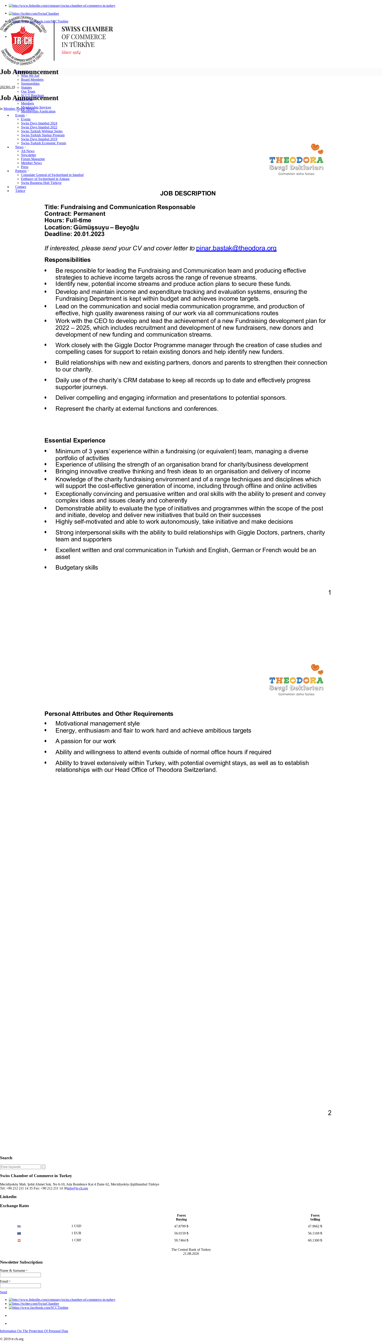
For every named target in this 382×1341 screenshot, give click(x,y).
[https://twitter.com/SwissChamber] (34, 13)
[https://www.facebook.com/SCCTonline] (38, 1307)
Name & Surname (13, 1270)
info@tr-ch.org (77, 1188)
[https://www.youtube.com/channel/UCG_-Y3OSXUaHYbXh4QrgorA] (12, 1323)
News (30, 109)
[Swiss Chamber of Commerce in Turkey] (56, 64)
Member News (14, 109)
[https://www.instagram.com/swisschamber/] (12, 1315)
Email (5, 1281)
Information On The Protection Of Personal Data (34, 1331)
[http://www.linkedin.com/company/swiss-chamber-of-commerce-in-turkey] (62, 5)
